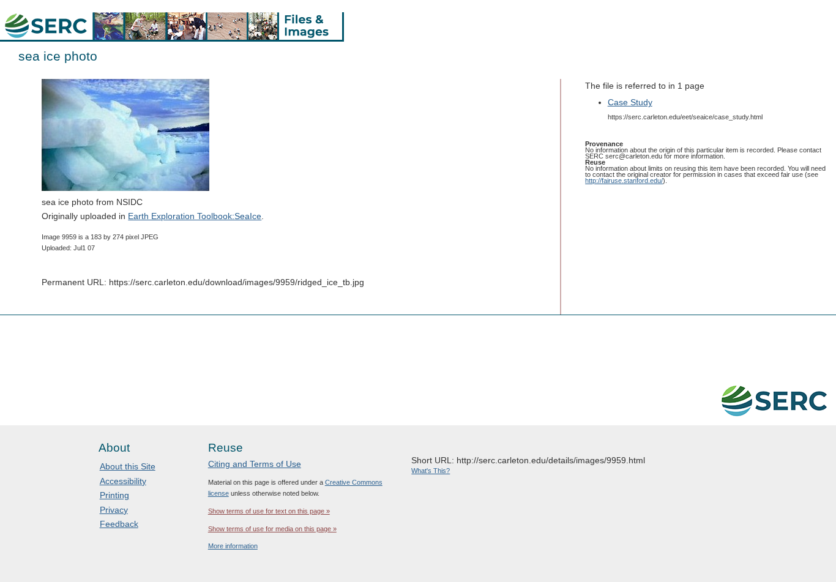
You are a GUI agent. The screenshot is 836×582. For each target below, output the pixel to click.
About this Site (127, 466)
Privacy (114, 510)
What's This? (430, 470)
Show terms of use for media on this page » (272, 528)
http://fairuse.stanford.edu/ (624, 180)
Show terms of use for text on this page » (269, 511)
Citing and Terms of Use (254, 464)
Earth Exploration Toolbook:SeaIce (194, 216)
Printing (114, 495)
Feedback (119, 524)
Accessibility (123, 481)
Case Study (630, 102)
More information (233, 546)
